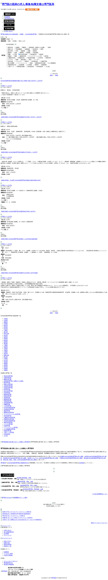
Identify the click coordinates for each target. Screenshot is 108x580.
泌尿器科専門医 (8, 386)
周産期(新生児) (12, 64)
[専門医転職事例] (7, 476)
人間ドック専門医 (9, 432)
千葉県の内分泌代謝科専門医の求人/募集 (71, 458)
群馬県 (6, 327)
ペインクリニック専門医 (11, 427)
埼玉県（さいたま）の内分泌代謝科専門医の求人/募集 (43, 458)
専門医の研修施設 (9, 564)
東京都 (6, 332)
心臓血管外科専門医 (9, 417)
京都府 (6, 348)
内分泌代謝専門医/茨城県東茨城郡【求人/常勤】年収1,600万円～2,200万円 (21, 80)
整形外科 (10, 47)
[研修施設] (9, 22)
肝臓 (29, 51)
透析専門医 (7, 411)
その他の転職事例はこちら (99, 494)
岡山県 (6, 357)
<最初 (51, 75)
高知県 (6, 362)
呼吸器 (28, 52)
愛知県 (6, 343)
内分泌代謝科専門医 (31, 34)
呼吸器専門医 (7, 401)
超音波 (41, 54)
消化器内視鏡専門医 (9, 421)
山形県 (6, 320)
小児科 (15, 54)
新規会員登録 (7, 544)
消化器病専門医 (8, 402)
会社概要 (6, 533)
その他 (48, 66)
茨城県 (21, 34)
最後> (57, 75)
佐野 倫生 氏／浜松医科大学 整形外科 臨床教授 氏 (16, 513)
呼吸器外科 (21, 57)
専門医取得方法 (8, 562)
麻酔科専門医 (7, 379)
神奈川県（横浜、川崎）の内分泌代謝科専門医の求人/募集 (19, 459)
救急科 (10, 52)
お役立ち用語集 (8, 555)
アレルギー (19, 61)
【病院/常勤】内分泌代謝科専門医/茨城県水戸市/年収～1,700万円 (19, 152)
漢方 (30, 59)
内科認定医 (30, 66)
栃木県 (6, 325)
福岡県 (6, 363)
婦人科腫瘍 (11, 63)
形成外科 (35, 49)
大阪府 (6, 350)
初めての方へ (7, 541)
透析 (15, 56)
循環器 (22, 52)
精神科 (37, 64)
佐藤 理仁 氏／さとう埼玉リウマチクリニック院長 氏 (17, 517)
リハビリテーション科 (35, 56)
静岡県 (6, 342)
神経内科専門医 (8, 422)
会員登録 (81, 462)
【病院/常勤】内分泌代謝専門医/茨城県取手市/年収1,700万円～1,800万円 (21, 117)
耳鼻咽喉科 (19, 49)
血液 (15, 52)
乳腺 (17, 59)
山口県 (6, 360)
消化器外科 (33, 54)
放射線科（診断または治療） (37, 47)
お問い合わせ (7, 530)
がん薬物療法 (52, 63)
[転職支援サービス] (10, 15)
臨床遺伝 (23, 59)
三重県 (6, 345)
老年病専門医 (7, 416)
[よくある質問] (9, 29)
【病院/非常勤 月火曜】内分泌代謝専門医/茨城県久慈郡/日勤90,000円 (20, 180)
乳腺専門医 (7, 425)
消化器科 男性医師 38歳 (24, 477)
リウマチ (10, 59)
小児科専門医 (7, 406)
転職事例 (6, 552)
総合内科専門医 (8, 391)
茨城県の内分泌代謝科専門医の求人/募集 (71, 456)
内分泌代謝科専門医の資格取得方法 (18, 462)
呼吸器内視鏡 (21, 66)
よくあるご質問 (8, 553)
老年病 (46, 56)
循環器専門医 (7, 399)
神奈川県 (6, 333)
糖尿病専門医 (7, 394)
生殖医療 (21, 64)
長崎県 (6, 365)
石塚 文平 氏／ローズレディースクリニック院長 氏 (16, 511)
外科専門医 (7, 392)
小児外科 (40, 57)
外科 (17, 51)
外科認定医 (40, 66)
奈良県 (6, 353)
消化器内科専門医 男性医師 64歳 (33, 489)
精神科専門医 (7, 430)
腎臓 (9, 54)
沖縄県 (6, 370)
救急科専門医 (7, 396)
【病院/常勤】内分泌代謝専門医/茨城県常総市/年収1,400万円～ (18, 211)
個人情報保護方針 (9, 532)
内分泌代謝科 (23, 54)
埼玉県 (6, 328)
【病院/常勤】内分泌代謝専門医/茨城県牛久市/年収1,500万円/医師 (19, 273)
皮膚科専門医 (7, 377)
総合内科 (10, 51)
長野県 (6, 338)
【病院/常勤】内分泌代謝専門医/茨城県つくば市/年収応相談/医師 (19, 239)
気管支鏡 (10, 61)
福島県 (6, 322)
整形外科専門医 (8, 376)
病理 (42, 49)
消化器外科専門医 (9, 409)
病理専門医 (7, 389)
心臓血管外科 (11, 57)
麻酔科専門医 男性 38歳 (25, 481)
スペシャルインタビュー (11, 561)
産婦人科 (10, 49)
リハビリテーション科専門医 (12, 414)
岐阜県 (6, 340)
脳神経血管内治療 (40, 63)
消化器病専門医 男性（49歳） (29, 485)
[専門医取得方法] (9, 18)
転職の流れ (7, 542)
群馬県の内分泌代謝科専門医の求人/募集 (14, 458)
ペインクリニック (22, 63)
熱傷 (31, 63)
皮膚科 (18, 47)
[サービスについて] (6, 538)
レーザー (36, 59)
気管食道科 (35, 61)
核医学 (27, 61)
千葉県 (6, 330)
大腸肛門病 (44, 61)
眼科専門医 (7, 382)
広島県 (6, 358)
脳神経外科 (23, 56)
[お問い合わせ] (8, 31)
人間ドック (11, 66)
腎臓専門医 (7, 404)
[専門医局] (4, 571)
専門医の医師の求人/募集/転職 (9, 34)
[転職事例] (7, 16)
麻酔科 (24, 47)
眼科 (49, 47)
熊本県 (6, 367)
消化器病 (35, 52)
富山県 (6, 335)
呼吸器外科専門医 (9, 419)
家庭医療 (44, 64)
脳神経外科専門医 (9, 412)
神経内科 (48, 57)
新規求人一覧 (7, 546)
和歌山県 (6, 355)
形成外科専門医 (8, 387)
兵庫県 (6, 352)
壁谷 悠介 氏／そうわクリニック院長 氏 (13, 515)
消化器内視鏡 (31, 57)
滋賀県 (6, 347)
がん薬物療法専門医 (9, 429)
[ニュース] (9, 26)
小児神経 (29, 64)
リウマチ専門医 (8, 424)
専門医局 (3, 462)
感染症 (35, 51)
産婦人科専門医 (8, 384)
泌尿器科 (27, 49)
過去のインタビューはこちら (99, 522)
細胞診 (10, 56)
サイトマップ (7, 535)
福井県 (6, 337)
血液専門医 (7, 397)
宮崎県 (6, 368)
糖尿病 (23, 51)
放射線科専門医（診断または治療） (14, 381)
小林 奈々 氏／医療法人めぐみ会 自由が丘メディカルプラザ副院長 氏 (22, 519)
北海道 (6, 318)
